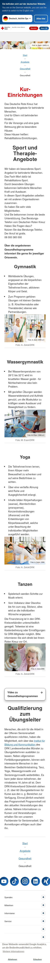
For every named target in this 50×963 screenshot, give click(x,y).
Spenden (34, 28)
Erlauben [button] (37, 959)
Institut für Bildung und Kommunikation (24, 742)
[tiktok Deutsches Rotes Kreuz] (14, 881)
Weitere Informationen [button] (13, 951)
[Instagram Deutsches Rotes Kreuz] (25, 881)
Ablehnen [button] (12, 959)
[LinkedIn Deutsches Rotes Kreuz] (35, 881)
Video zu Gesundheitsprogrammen (23, 694)
